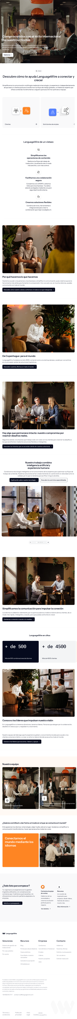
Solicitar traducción (62, 959)
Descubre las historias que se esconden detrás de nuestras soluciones (27, 446)
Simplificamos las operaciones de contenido (38, 156)
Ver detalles (45, 909)
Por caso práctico (7, 951)
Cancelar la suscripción (27, 961)
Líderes (40, 955)
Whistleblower (25, 964)
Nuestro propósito (44, 959)
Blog (21, 945)
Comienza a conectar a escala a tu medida (18, 619)
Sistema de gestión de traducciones (9, 946)
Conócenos (42, 945)
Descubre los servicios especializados (53, 480)
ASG (40, 962)
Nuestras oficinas (62, 949)
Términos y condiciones (6, 1014)
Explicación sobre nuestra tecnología (23, 480)
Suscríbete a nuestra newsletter (26, 956)
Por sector (5, 954)
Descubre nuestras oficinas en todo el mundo (19, 367)
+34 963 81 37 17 (7, 995)
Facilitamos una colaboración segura (38, 179)
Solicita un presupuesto (11, 903)
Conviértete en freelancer (46, 949)
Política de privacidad (18, 1014)
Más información (62, 907)
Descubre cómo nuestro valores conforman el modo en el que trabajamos (28, 290)
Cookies (35, 1015)
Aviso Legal (28, 1014)
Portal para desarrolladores (28, 949)
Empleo (40, 952)
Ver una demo (61, 955)
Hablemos (7, 55)
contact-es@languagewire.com (23, 995)
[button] (48, 542)
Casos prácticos (25, 952)
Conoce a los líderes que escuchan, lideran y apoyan (21, 742)
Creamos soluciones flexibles (38, 202)
